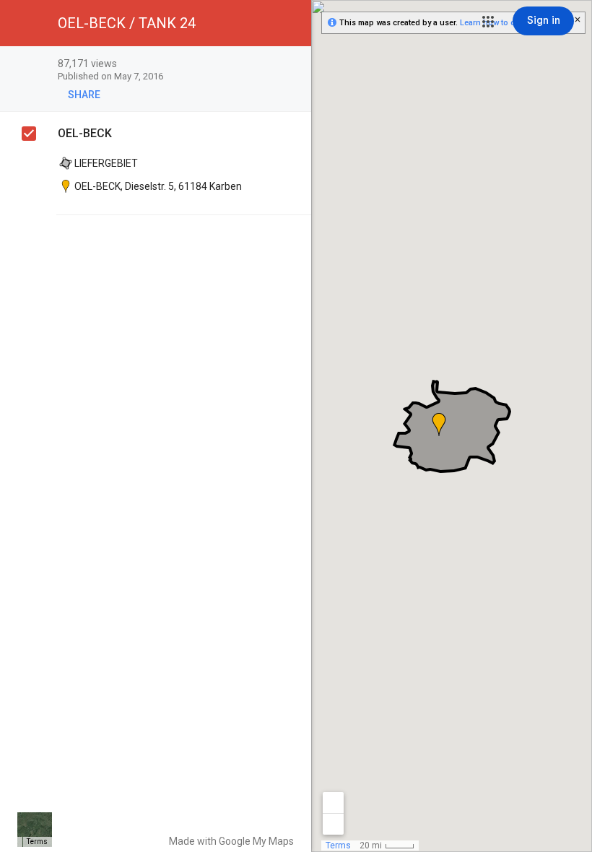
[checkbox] (292, 64)
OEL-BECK (85, 133)
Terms (37, 842)
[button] (488, 21)
